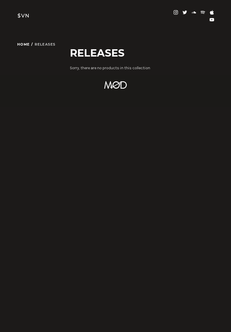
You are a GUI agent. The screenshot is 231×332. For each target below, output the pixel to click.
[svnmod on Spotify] (203, 12)
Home (23, 44)
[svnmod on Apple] (212, 12)
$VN (23, 16)
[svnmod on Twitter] (185, 12)
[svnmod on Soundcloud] (194, 12)
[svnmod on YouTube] (212, 19)
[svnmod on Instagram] (176, 12)
